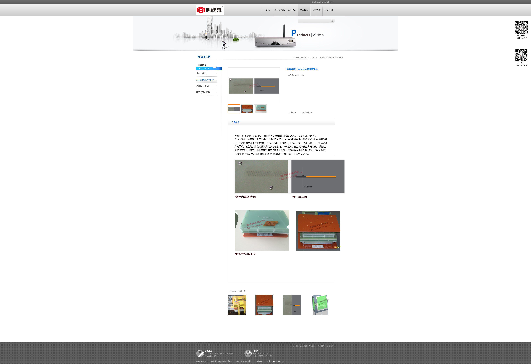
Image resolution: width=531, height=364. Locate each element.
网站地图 (259, 361)
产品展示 (314, 57)
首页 (268, 10)
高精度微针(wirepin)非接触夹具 (331, 57)
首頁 (306, 57)
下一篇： (305, 112)
